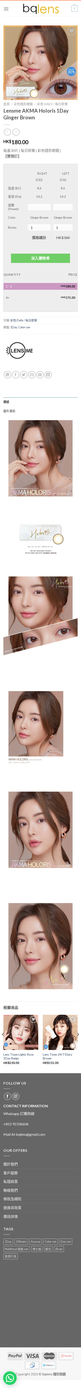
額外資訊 (9, 411)
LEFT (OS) (65, 176)
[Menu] (6, 8)
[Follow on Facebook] (7, 1096)
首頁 (6, 104)
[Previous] (3, 1043)
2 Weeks (21, 1241)
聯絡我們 (10, 1190)
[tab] (40, 401)
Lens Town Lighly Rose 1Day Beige (18, 1056)
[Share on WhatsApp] (7, 374)
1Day (13, 327)
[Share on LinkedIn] (48, 374)
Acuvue (35, 1241)
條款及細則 (12, 1199)
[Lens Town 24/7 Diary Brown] (60, 1032)
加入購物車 (40, 258)
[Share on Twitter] (23, 374)
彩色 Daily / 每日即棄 (52, 104)
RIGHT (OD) (41, 176)
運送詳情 (10, 1216)
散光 (48, 1249)
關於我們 (10, 1164)
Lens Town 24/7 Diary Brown (57, 1056)
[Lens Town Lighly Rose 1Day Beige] (20, 1032)
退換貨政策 (12, 1207)
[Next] (78, 1043)
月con (59, 1249)
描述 (6, 401)
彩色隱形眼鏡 (23, 104)
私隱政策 (10, 1181)
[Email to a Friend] (32, 374)
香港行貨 (10, 1256)
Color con (24, 327)
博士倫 (36, 1249)
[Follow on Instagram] (15, 1096)
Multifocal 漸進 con (16, 1249)
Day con (66, 1241)
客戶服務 (10, 1173)
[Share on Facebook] (15, 374)
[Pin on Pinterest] (40, 374)
